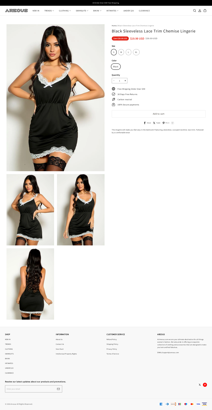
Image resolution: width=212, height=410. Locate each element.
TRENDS (48, 10)
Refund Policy (112, 339)
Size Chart (60, 349)
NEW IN (36, 10)
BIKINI (96, 10)
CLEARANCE (144, 10)
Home (114, 25)
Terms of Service (113, 354)
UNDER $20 (128, 10)
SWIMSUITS (81, 10)
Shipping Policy (112, 344)
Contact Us (60, 344)
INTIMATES (111, 10)
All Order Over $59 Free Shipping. (106, 3)
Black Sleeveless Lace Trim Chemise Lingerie (136, 25)
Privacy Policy (112, 349)
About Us (59, 339)
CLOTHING (64, 10)
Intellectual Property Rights (66, 354)
